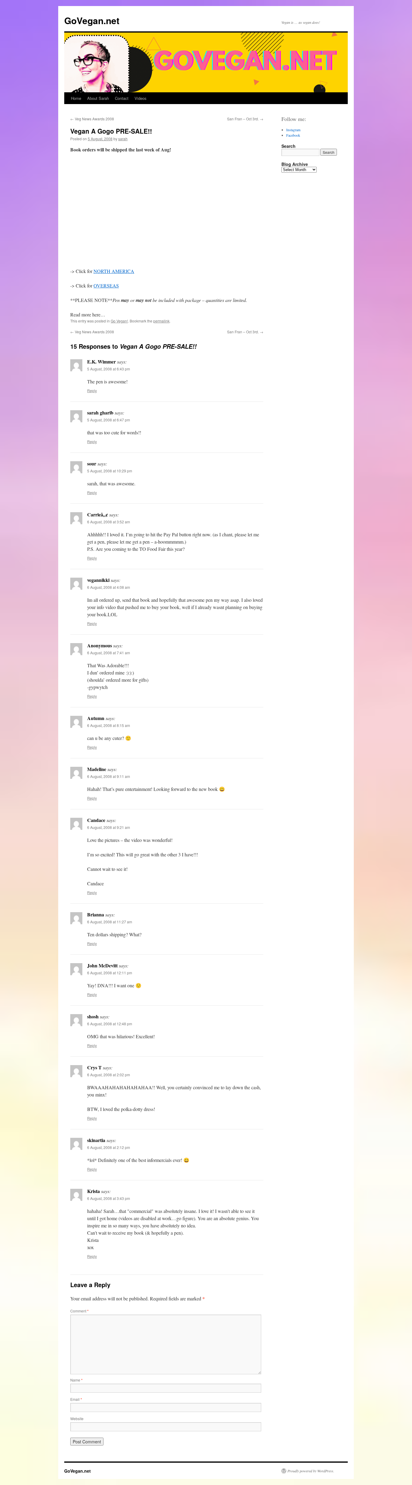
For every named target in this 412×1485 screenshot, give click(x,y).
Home (76, 98)
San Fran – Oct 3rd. (245, 118)
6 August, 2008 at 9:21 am (108, 827)
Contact (121, 98)
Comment (79, 1310)
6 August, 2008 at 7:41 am (108, 652)
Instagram (293, 129)
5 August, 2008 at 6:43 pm (108, 368)
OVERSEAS (106, 285)
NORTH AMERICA (113, 271)
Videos (141, 98)
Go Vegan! (119, 320)
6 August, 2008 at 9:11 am (108, 776)
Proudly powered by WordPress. (310, 1470)
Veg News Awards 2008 (92, 118)
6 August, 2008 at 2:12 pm (108, 1147)
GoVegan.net (91, 20)
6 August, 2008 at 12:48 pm (109, 1023)
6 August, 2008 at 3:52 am (108, 521)
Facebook (293, 135)
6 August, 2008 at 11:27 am (109, 921)
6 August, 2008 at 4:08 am (108, 587)
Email (76, 1399)
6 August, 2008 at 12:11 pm (109, 972)
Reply (92, 390)
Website (77, 1418)
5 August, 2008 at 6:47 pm (108, 419)
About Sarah (98, 98)
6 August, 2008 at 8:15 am (108, 725)
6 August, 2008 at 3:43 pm (108, 1198)
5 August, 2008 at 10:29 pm (109, 470)
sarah (123, 138)
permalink (161, 320)
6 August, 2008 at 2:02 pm (108, 1074)
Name (76, 1379)
